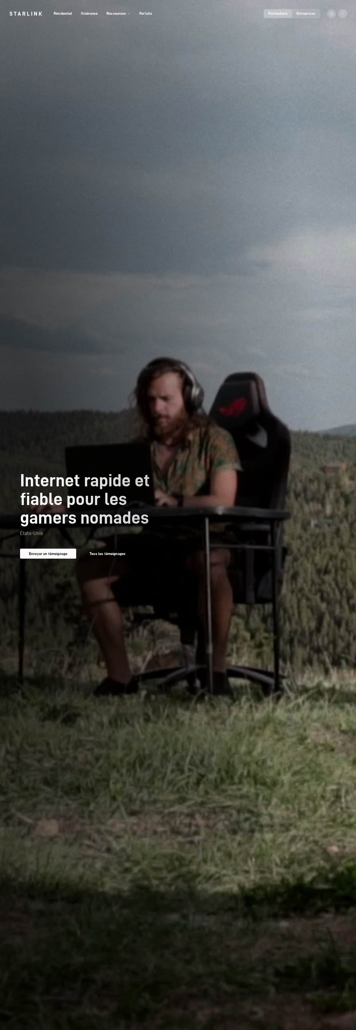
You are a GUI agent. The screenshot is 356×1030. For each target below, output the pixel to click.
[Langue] (331, 13)
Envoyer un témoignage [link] (48, 554)
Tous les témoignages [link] (107, 554)
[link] (26, 13)
